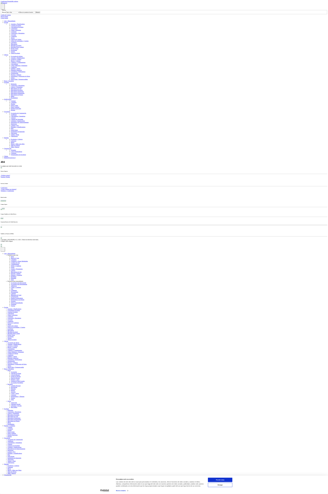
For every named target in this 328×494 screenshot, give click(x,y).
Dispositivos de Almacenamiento (20, 122)
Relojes (13, 390)
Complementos (15, 264)
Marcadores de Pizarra (17, 94)
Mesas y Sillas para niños (18, 144)
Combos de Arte (15, 263)
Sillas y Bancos (15, 147)
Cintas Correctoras (16, 30)
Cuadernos (14, 36)
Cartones (13, 101)
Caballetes (13, 259)
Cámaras (13, 118)
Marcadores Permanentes (17, 93)
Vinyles (13, 306)
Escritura (6, 82)
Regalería (10, 384)
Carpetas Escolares (16, 25)
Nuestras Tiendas (5, 177)
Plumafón (13, 278)
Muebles (6, 138)
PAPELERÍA (8, 99)
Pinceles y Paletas (15, 273)
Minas (12, 96)
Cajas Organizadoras (16, 151)
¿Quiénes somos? (5, 175)
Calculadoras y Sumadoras (18, 116)
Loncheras (14, 42)
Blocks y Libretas (15, 61)
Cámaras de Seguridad (17, 119)
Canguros (13, 395)
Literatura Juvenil (15, 404)
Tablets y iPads (15, 134)
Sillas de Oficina (15, 145)
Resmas (13, 110)
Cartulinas (13, 102)
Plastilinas (13, 276)
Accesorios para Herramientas (19, 284)
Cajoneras (13, 153)
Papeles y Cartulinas (9, 425)
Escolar (6, 22)
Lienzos (13, 270)
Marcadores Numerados (17, 91)
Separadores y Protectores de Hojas (20, 76)
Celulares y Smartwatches (18, 121)
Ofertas (6, 156)
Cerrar (2, 250)
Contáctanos (4, 1)
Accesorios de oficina (17, 56)
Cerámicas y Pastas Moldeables (19, 261)
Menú (2, 8)
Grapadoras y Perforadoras (18, 71)
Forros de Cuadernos (13, 322)
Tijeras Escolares (15, 53)
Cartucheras (14, 28)
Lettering (13, 293)
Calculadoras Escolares (17, 27)
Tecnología (7, 111)
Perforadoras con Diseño (17, 299)
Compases (13, 31)
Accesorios (14, 372)
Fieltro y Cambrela (16, 266)
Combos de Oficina (13, 353)
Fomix (12, 267)
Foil (12, 289)
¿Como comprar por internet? (8, 189)
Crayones (13, 35)
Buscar (4, 12)
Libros (9, 401)
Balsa (12, 256)
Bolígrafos (14, 84)
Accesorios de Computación (18, 113)
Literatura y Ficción (16, 405)
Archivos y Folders (16, 59)
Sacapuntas (14, 50)
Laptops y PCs (15, 125)
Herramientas (14, 292)
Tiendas (9, 1)
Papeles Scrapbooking (17, 298)
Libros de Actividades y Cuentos (20, 41)
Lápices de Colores (16, 39)
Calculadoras (14, 64)
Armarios (13, 150)
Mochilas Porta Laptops (17, 47)
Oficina (6, 55)
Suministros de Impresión (18, 131)
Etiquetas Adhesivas (16, 70)
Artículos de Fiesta (16, 373)
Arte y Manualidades (9, 21)
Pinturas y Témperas (16, 275)
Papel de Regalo (15, 378)
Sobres (13, 78)
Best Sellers (14, 407)
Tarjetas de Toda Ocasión (18, 381)
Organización (14, 73)
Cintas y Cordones (16, 287)
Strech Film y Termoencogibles (19, 79)
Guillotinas (14, 290)
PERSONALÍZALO (10, 157)
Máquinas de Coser (16, 295)
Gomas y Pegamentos (17, 269)
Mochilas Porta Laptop (14, 333)
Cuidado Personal (15, 385)
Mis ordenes (15, 1)
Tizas (12, 279)
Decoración (14, 387)
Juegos (13, 38)
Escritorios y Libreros (17, 139)
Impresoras (14, 124)
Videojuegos (14, 136)
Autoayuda (14, 402)
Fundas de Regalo (16, 376)
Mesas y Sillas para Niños (14, 470)
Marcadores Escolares (17, 90)
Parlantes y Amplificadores (18, 127)
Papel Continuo (15, 107)
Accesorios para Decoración (18, 283)
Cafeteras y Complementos (18, 62)
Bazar (9, 370)
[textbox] (27, 12)
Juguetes (13, 392)
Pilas (12, 128)
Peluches (13, 389)
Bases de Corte (15, 258)
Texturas (13, 301)
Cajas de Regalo (15, 375)
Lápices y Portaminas (16, 87)
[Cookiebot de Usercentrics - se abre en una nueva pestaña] (104, 490)
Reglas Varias (14, 48)
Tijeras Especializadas (17, 302)
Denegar (220, 485)
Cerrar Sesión (4, 18)
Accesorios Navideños (17, 382)
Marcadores (14, 44)
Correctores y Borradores (18, 33)
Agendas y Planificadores (18, 24)
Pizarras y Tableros (16, 74)
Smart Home (14, 130)
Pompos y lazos (15, 379)
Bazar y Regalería (9, 81)
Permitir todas (220, 480)
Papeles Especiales (16, 108)
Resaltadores (14, 98)
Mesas (12, 142)
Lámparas (13, 141)
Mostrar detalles (121, 490)
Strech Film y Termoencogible (16, 367)
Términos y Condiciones (7, 191)
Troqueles (13, 304)
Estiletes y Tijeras (15, 68)
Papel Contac (14, 105)
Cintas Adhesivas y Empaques (19, 65)
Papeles (13, 104)
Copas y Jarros (15, 393)
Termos (13, 51)
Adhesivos (14, 286)
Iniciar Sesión (4, 16)
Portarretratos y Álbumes (17, 396)
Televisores (14, 133)
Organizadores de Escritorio (18, 154)
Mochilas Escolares (16, 45)
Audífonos (14, 114)
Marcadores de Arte (16, 88)
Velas (12, 399)
